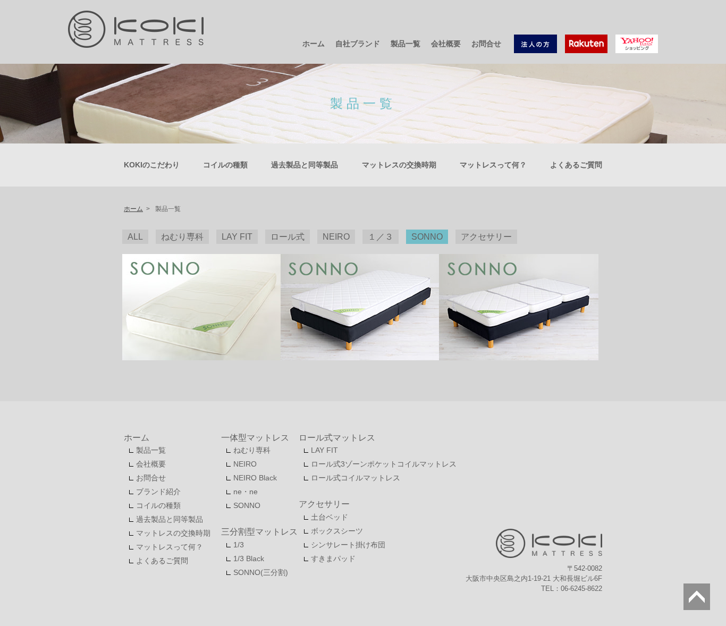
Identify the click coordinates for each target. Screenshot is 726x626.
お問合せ (486, 43)
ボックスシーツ (337, 531)
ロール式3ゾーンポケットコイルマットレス (384, 464)
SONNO (246, 505)
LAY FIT (324, 450)
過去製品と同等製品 (304, 164)
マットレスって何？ (493, 164)
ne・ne (245, 491)
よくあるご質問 (576, 164)
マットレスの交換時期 (399, 164)
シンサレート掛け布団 (348, 544)
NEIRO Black (255, 477)
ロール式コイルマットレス (355, 477)
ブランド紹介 (158, 491)
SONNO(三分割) (260, 572)
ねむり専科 (252, 450)
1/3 (238, 544)
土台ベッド (329, 517)
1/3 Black (248, 558)
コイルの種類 (225, 164)
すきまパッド (333, 558)
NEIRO (245, 464)
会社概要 (446, 43)
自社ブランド (357, 43)
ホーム (313, 43)
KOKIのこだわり (152, 164)
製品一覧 (405, 43)
